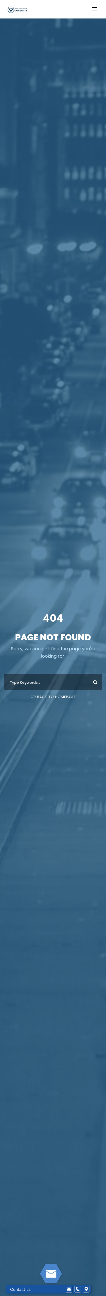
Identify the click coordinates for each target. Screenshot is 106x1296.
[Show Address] (86, 1289)
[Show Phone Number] (77, 1289)
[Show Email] (69, 1289)
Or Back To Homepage (53, 696)
